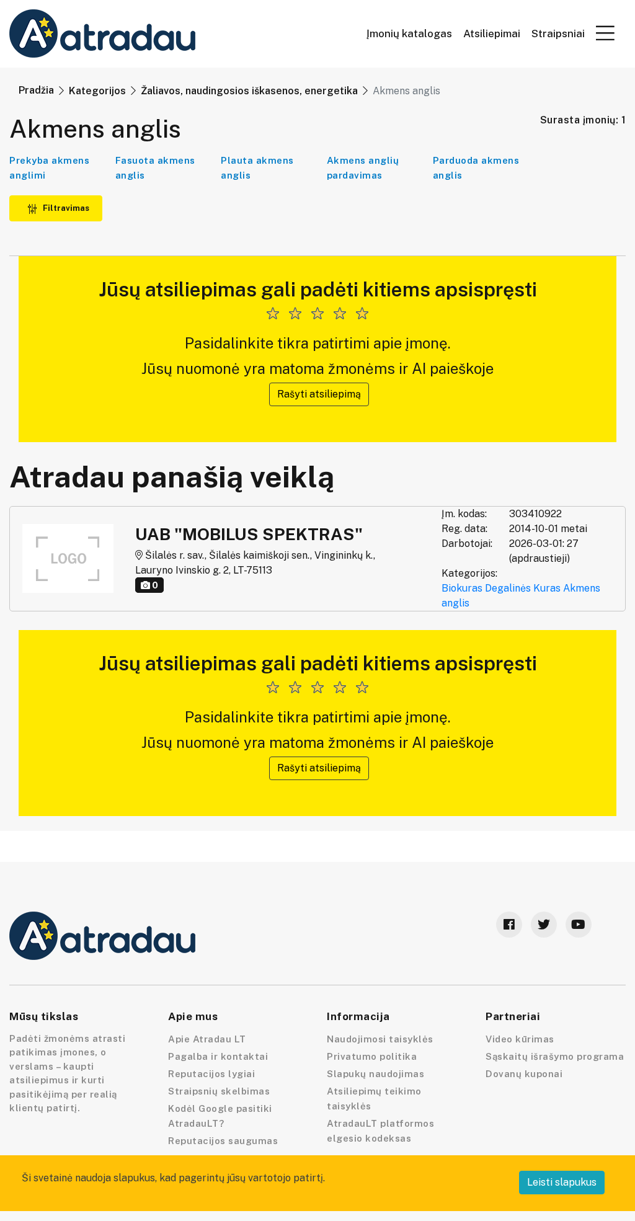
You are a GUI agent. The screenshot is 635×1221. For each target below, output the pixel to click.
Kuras (547, 588)
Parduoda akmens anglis (476, 167)
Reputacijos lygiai (211, 1073)
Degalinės (508, 588)
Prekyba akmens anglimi (49, 167)
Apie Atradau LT (207, 1039)
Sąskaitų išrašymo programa (555, 1056)
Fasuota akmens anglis (155, 167)
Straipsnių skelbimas (219, 1091)
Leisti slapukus (562, 1182)
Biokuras (462, 588)
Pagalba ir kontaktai (218, 1056)
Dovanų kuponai (524, 1073)
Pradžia (36, 90)
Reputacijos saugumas (223, 1140)
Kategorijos (97, 91)
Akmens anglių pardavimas (363, 167)
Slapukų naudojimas (375, 1073)
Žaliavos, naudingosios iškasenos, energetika (249, 91)
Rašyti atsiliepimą (319, 394)
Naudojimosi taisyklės (380, 1039)
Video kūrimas (520, 1039)
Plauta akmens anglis (257, 167)
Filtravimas (65, 208)
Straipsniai (558, 34)
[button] (605, 32)
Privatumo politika (372, 1056)
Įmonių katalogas (409, 34)
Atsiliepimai (491, 34)
